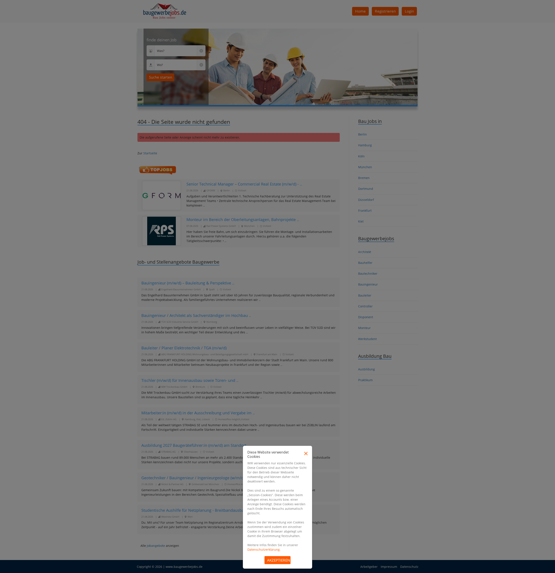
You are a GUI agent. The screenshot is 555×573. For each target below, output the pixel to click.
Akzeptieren (278, 560)
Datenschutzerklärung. (264, 549)
